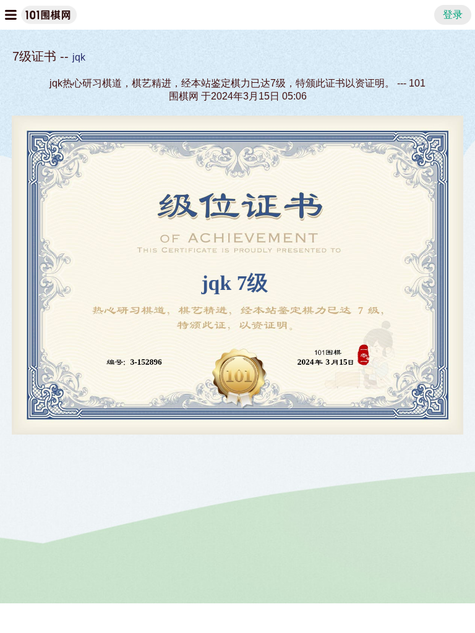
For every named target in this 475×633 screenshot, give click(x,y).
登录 (453, 14)
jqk (78, 57)
